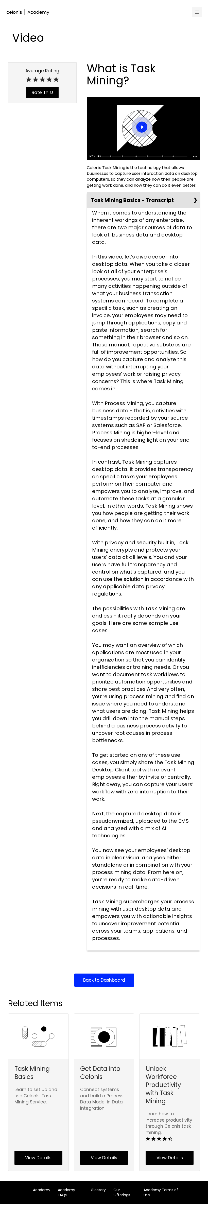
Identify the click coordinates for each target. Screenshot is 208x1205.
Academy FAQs (66, 1192)
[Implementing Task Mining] (163, 156)
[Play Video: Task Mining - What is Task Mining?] (142, 127)
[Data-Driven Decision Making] (174, 156)
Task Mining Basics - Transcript (132, 200)
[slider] (143, 156)
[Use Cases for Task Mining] (148, 156)
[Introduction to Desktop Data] (100, 156)
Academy (41, 1189)
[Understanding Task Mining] (111, 156)
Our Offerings (121, 1192)
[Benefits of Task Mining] (136, 156)
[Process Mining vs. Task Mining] (122, 156)
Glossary (98, 1189)
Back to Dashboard (104, 980)
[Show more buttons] (195, 156)
